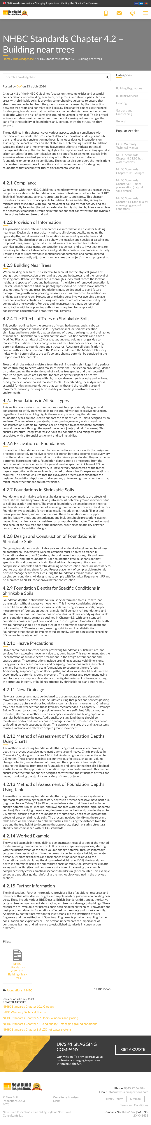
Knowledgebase (23, 59)
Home (6, 59)
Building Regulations (129, 88)
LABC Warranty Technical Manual (24, 1012)
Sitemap (135, 1098)
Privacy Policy (113, 1098)
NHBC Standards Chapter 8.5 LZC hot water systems (37, 1029)
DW (19, 86)
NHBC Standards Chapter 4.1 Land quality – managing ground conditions (50, 1023)
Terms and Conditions (134, 1105)
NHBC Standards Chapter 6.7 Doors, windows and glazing (40, 1018)
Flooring (121, 103)
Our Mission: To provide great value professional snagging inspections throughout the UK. (80, 1060)
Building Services (127, 95)
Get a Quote (133, 1050)
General (121, 121)
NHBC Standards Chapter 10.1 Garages (28, 1006)
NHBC (28, 990)
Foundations (14, 990)
